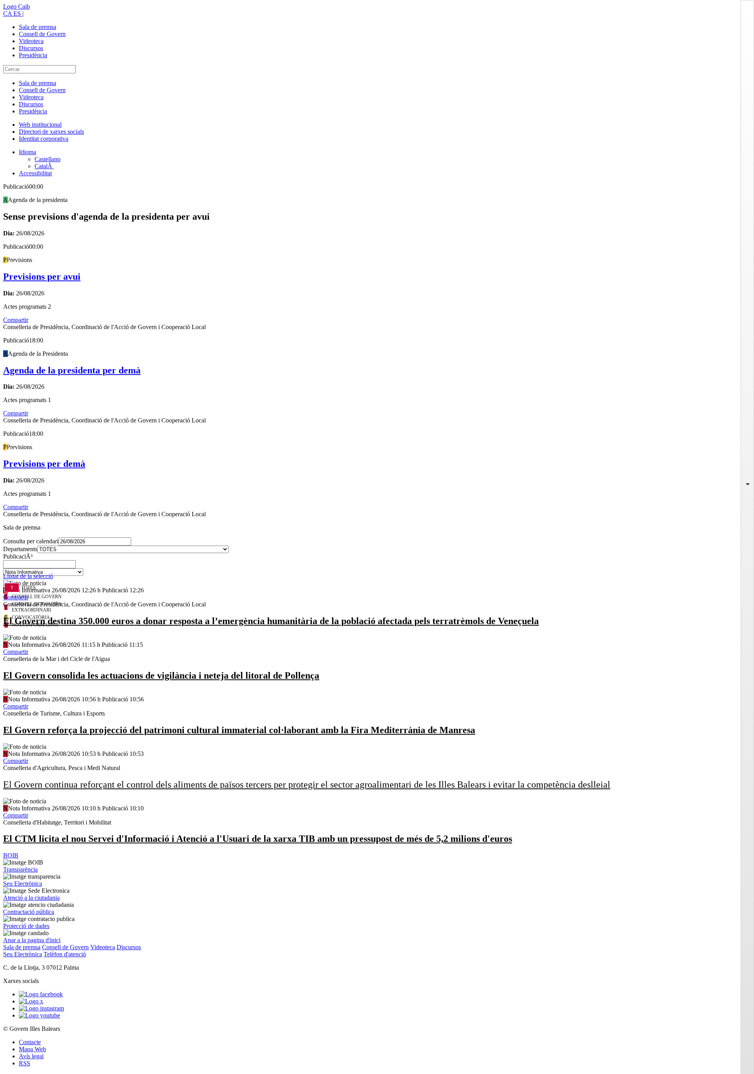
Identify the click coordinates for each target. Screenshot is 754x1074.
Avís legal (31, 1056)
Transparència (20, 869)
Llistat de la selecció (28, 576)
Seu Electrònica (22, 883)
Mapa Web (32, 1049)
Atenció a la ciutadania (31, 897)
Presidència (33, 55)
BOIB (10, 855)
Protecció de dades (26, 926)
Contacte (30, 1042)
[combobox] (377, 566)
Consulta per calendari (31, 541)
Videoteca (31, 41)
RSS (24, 1063)
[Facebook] (41, 994)
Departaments (20, 549)
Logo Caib (16, 6)
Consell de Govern (42, 34)
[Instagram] (41, 1008)
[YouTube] (39, 1015)
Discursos (31, 48)
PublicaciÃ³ (18, 556)
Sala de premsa (37, 27)
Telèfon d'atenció (65, 954)
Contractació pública (28, 911)
